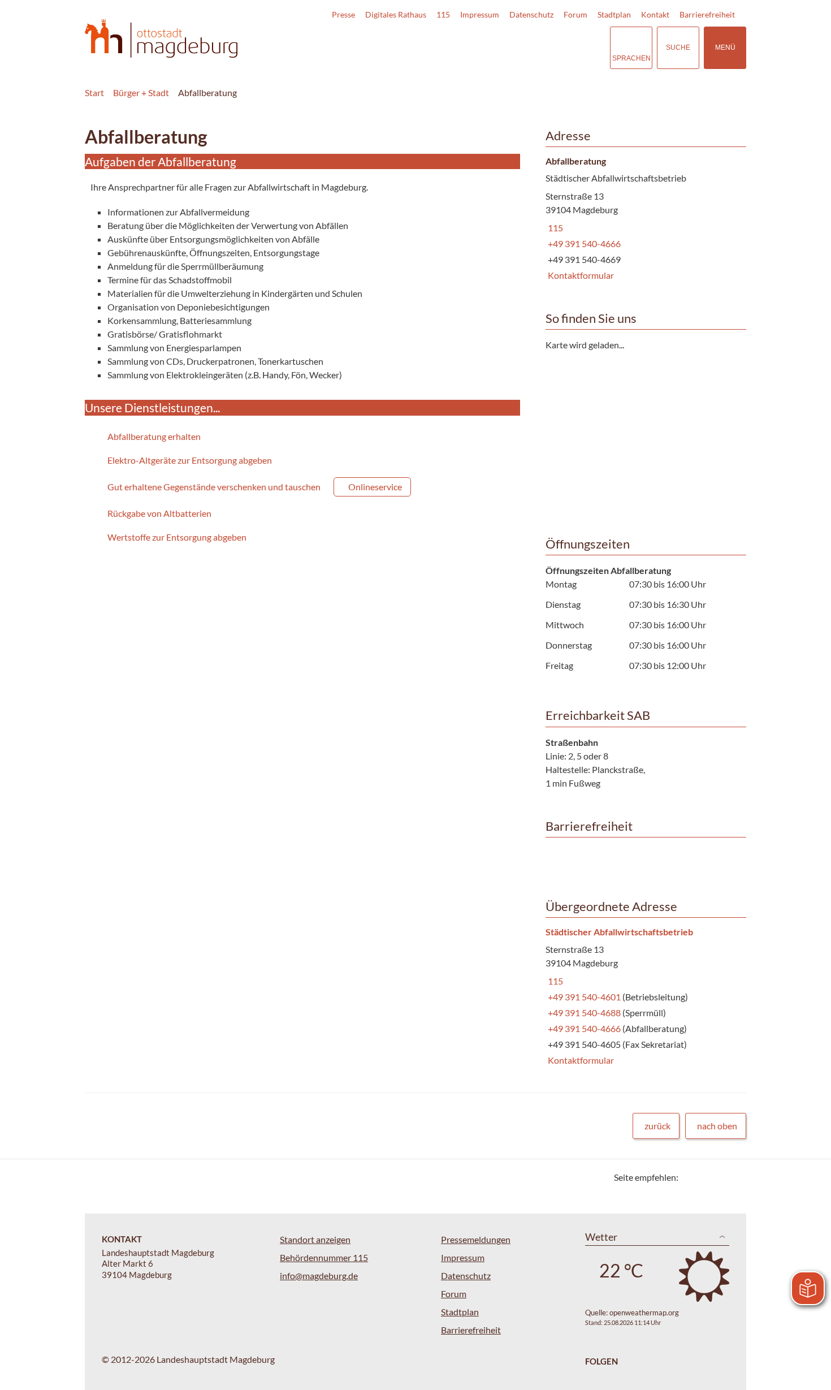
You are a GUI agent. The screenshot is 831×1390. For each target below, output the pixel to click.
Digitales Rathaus (395, 14)
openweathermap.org (644, 1312)
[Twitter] (691, 1177)
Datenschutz (531, 14)
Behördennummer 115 (324, 1257)
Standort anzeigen (315, 1239)
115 (443, 14)
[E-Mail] (719, 1177)
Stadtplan (614, 14)
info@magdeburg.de (319, 1275)
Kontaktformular (580, 275)
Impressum (479, 14)
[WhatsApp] (733, 1177)
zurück (657, 1125)
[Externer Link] (522, 47)
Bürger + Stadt (141, 92)
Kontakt (655, 14)
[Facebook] (705, 1177)
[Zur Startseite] (161, 39)
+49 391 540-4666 (583, 243)
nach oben (717, 1125)
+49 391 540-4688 (584, 1012)
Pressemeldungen (475, 1239)
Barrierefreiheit (707, 14)
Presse (343, 14)
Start (94, 92)
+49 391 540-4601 (584, 996)
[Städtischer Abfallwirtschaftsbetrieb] (642, 996)
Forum (575, 14)
